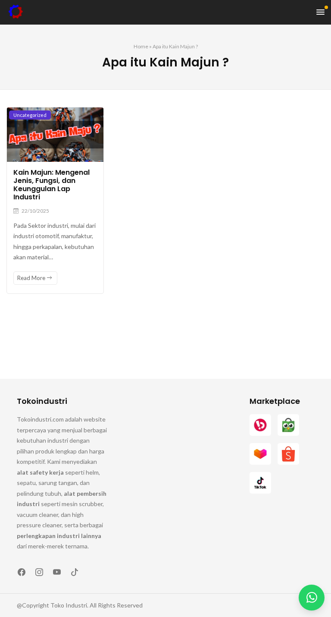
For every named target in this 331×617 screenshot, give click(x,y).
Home (141, 46)
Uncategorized (30, 115)
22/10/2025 (35, 211)
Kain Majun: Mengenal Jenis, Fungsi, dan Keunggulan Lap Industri (51, 184)
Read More (32, 277)
